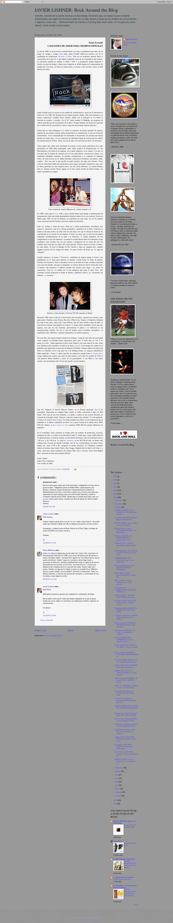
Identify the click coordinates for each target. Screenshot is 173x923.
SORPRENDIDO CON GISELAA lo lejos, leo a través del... (124, 560)
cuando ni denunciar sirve (122, 879)
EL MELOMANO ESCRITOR (124, 859)
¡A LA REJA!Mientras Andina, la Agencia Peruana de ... (126, 519)
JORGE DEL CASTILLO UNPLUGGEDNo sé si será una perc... (126, 673)
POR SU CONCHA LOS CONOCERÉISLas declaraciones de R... (123, 538)
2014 (115, 483)
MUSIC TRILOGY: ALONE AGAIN (130, 826)
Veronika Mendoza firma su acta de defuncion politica (130, 864)
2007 (115, 800)
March (117, 789)
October (118, 507)
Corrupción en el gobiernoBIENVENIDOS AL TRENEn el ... (126, 590)
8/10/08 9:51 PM (49, 507)
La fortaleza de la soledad (123, 877)
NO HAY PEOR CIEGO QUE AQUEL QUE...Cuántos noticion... (125, 603)
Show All (135, 904)
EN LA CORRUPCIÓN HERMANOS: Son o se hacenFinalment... (124, 640)
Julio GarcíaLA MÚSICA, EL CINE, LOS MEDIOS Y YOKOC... (125, 632)
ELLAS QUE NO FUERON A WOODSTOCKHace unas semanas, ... (125, 625)
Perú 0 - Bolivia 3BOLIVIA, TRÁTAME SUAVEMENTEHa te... (126, 654)
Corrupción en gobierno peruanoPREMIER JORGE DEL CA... (125, 700)
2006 (115, 804)
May (117, 782)
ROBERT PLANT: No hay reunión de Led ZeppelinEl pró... (125, 761)
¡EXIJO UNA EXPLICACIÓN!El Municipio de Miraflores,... (126, 666)
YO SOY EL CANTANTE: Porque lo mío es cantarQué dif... (126, 754)
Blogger (98, 918)
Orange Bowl (97, 353)
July (117, 775)
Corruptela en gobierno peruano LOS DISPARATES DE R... (126, 725)
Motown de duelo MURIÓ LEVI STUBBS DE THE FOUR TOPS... (126, 610)
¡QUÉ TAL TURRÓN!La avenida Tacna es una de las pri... (126, 687)
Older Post (100, 630)
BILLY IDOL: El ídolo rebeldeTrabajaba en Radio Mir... (125, 575)
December (119, 500)
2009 (115, 494)
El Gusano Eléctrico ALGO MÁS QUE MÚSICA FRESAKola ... (124, 568)
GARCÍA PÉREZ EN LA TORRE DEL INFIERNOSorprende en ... (126, 708)
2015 (115, 480)
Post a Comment (46, 620)
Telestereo (69, 440)
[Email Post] (74, 469)
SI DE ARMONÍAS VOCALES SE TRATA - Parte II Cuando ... (126, 647)
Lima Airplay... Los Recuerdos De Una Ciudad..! (125, 887)
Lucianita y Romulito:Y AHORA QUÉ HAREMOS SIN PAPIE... (126, 617)
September (119, 768)
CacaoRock (117, 841)
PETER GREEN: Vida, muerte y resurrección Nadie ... (126, 524)
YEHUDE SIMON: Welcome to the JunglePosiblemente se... (126, 661)
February (118, 792)
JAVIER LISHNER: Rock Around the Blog (76, 10)
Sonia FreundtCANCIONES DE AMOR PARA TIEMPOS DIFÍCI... (126, 680)
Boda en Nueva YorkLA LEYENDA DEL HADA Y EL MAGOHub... (126, 530)
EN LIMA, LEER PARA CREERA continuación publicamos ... (124, 746)
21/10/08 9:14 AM (49, 615)
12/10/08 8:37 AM (49, 543)
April (117, 785)
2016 (115, 476)
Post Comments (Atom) (53, 636)
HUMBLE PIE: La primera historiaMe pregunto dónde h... (125, 545)
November (119, 504)
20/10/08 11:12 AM (50, 579)
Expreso (77, 346)
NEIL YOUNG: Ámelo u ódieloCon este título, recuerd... (123, 582)
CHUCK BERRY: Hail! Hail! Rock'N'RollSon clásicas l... (126, 596)
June (117, 778)
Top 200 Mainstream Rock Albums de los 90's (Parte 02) (130, 893)
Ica (63, 130)
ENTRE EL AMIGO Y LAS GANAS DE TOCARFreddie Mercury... (126, 512)
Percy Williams (49, 550)
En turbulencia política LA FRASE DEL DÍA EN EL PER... (124, 693)
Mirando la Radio (65, 56)
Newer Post (40, 630)
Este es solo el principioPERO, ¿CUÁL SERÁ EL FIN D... (126, 720)
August (118, 771)
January (118, 796)
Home (71, 630)
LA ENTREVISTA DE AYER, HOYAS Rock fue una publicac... (125, 732)
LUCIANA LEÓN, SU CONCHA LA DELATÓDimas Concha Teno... (126, 553)
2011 (115, 487)
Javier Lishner (48, 514)
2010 (115, 490)
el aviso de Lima (61, 425)
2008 (115, 497)
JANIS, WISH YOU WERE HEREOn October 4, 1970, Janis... (125, 739)
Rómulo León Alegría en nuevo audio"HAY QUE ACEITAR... (126, 714)
